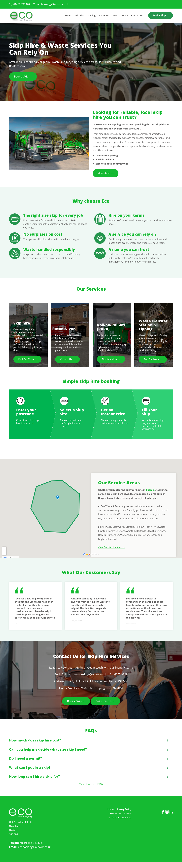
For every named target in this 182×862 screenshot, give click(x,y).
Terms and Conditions (119, 817)
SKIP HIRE (21, 16)
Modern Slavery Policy (119, 809)
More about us (105, 173)
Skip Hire (79, 15)
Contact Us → (67, 359)
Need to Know (120, 15)
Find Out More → (27, 359)
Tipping (92, 15)
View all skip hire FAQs (91, 784)
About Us (104, 15)
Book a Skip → (161, 15)
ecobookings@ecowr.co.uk (34, 847)
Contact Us (137, 15)
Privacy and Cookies (120, 813)
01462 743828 (33, 843)
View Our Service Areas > (111, 547)
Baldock (150, 489)
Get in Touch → (105, 701)
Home (68, 15)
